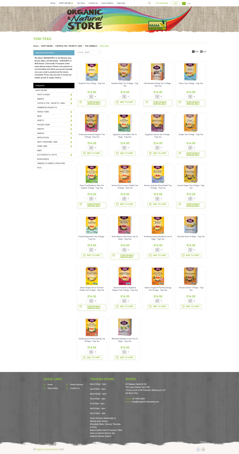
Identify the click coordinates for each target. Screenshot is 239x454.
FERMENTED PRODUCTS (47, 107)
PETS (39, 168)
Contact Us (93, 3)
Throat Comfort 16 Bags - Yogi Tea (191, 289)
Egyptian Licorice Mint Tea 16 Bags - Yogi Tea (125, 135)
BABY (39, 150)
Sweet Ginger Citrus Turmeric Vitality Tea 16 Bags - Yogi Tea (92, 289)
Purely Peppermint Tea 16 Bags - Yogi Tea (91, 238)
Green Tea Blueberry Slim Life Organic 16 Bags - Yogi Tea (92, 186)
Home (52, 3)
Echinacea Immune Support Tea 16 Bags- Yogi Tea (92, 135)
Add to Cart (127, 102)
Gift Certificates (162, 3)
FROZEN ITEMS (43, 125)
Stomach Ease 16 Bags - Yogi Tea (191, 237)
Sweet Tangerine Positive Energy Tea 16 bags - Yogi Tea (158, 289)
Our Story (81, 3)
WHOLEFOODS (43, 137)
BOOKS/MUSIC (43, 159)
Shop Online (52, 388)
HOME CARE (42, 146)
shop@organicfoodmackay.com (145, 402)
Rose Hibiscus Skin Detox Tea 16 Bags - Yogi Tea (125, 238)
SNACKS (40, 133)
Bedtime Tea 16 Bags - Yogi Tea (92, 83)
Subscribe (121, 3)
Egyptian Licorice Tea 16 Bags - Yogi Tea (158, 135)
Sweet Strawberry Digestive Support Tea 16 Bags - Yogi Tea (125, 289)
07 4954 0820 (139, 399)
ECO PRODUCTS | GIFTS (47, 155)
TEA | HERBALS (91, 46)
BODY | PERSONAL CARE (47, 142)
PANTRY (40, 129)
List (204, 51)
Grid (196, 51)
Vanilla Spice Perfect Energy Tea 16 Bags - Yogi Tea (92, 340)
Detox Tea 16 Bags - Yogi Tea (191, 83)
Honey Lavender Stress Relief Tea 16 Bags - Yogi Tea (158, 186)
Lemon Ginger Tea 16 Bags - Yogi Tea (191, 186)
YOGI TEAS (104, 46)
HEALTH (40, 120)
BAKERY (40, 99)
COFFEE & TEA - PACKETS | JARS (68, 46)
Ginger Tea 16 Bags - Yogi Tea (191, 134)
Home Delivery (107, 3)
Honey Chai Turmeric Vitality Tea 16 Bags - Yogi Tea (125, 186)
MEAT (39, 116)
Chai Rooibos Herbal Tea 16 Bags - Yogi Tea (158, 84)
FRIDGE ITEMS (43, 112)
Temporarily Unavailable (94, 103)
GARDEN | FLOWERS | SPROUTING (51, 163)
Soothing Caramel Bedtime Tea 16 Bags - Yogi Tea (158, 238)
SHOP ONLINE (47, 46)
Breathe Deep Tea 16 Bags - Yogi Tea (125, 84)
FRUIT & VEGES (43, 94)
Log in (175, 3)
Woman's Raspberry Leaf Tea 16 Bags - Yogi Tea (125, 340)
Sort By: (81, 52)
